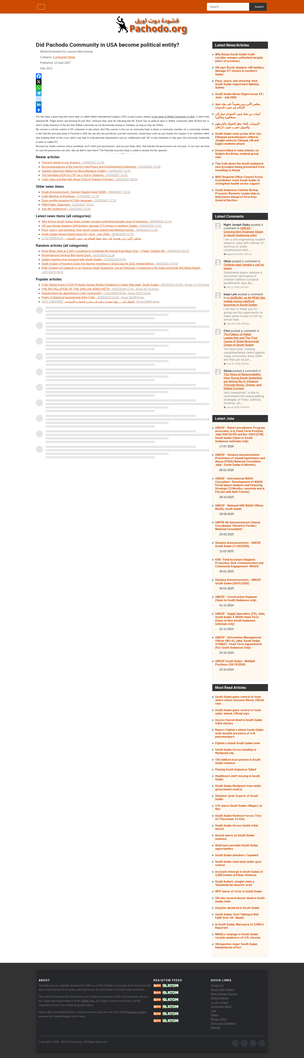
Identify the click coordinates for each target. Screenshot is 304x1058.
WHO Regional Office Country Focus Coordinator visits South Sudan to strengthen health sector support (239, 180)
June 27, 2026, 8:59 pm (237, 363)
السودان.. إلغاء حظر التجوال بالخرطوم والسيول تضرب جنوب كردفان (237, 125)
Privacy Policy (219, 1019)
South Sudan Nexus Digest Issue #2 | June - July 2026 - (88, 234)
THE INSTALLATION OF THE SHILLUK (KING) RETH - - (100, 289)
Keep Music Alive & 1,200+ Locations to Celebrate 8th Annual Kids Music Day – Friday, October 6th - (115, 251)
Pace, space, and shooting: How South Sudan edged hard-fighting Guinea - (100, 229)
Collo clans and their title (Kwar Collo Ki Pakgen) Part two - (89, 179)
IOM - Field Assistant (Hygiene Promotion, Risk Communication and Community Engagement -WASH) (239, 563)
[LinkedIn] (122, 104)
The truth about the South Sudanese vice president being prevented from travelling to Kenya (239, 167)
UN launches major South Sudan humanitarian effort (236, 945)
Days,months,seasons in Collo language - (79, 200)
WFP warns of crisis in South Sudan (238, 891)
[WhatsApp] (122, 87)
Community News (64, 57)
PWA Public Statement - (68, 204)
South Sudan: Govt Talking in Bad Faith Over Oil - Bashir (236, 916)
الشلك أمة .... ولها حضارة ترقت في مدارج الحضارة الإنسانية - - (100, 301)
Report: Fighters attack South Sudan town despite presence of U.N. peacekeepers (239, 733)
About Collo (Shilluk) (222, 989)
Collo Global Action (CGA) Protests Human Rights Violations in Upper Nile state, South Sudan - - (125, 284)
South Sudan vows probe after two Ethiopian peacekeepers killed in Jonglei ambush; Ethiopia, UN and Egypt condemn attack (238, 139)
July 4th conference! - (66, 208)
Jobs (213, 1010)
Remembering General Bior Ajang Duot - (78, 255)
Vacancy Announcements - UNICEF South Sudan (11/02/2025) (238, 544)
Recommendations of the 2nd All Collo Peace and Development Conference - (101, 166)
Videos (215, 1014)
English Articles (219, 998)
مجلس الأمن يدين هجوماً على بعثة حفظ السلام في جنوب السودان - (91, 238)
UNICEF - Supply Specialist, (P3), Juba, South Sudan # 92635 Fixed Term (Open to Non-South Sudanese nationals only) (240, 619)
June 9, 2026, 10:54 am (237, 407)
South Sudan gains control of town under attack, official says (238, 711)
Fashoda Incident (136, 1012)
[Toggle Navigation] (41, 6)
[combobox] (228, 7)
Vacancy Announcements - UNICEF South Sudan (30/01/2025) (238, 581)
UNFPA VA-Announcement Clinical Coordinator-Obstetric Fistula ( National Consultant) (237, 526)
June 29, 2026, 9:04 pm (237, 323)
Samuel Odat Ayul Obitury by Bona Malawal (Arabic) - (86, 170)
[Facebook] (122, 76)
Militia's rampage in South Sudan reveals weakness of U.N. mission (237, 936)
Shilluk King (88, 1000)
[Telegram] (122, 93)
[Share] (122, 110)
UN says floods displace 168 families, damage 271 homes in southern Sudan (239, 71)
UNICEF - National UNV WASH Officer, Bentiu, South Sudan (239, 507)
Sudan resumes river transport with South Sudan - (84, 259)
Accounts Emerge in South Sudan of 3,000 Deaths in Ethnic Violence (239, 873)
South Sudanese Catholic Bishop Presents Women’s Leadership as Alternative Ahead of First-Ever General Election (237, 195)
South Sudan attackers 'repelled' (237, 855)
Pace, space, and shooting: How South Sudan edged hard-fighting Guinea (237, 84)
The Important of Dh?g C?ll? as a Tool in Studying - (85, 175)
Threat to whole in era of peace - (73, 162)
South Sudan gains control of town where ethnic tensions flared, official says (239, 700)
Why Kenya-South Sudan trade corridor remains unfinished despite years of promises (239, 58)
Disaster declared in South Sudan (237, 908)
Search (259, 6)
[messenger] (122, 99)
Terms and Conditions (223, 1023)
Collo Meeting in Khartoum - (70, 196)
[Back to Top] (297, 1051)
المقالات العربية (219, 1002)
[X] (122, 82)
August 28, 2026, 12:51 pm (239, 254)
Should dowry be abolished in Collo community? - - (96, 293)
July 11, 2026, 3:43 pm (237, 287)
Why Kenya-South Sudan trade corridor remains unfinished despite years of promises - (107, 221)
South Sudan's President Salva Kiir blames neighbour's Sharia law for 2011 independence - (110, 263)
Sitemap (215, 1027)
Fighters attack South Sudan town (237, 743)
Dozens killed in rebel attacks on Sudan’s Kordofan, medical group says (237, 154)
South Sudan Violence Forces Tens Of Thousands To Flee (238, 817)
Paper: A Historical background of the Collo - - (93, 297)
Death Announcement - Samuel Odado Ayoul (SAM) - (86, 192)
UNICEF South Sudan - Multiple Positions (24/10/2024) (235, 662)
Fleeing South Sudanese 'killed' (235, 769)
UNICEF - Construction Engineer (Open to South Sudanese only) (236, 598)
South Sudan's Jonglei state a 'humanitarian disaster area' (234, 883)
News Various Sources (224, 993)
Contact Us (217, 985)
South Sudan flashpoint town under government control (238, 787)
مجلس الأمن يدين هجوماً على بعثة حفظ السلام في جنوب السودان (237, 105)
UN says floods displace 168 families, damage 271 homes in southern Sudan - (102, 225)
